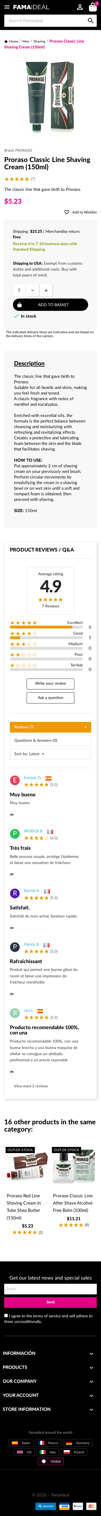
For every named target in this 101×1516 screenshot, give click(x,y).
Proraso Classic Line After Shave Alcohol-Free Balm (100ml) (73, 1203)
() (96, 4)
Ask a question (50, 698)
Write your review (50, 684)
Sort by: (21, 754)
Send (50, 1302)
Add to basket (53, 305)
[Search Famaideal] (91, 15)
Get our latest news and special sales (51, 1278)
